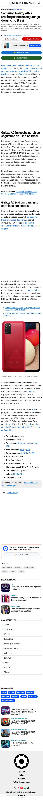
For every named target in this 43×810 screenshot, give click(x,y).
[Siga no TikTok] (28, 787)
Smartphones (17, 9)
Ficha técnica (35, 45)
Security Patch (29, 568)
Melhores (7, 653)
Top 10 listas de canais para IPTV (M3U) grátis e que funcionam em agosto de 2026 (23, 711)
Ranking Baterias (11, 648)
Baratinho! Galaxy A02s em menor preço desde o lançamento (26, 599)
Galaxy (13, 572)
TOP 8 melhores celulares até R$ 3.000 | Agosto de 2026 (23, 722)
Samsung (23, 74)
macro (31, 391)
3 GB (22, 449)
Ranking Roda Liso (11, 643)
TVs (12, 584)
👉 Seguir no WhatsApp (21, 58)
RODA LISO (8, 639)
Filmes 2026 (32, 696)
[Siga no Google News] (25, 787)
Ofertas (6, 634)
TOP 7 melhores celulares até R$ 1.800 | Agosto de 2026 (23, 733)
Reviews (7, 658)
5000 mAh (17, 474)
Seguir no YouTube (33, 39)
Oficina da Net (6, 9)
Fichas (6, 624)
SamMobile (12, 492)
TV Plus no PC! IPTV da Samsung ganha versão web (26, 588)
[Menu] (3, 3)
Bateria (5, 572)
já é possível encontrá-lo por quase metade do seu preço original (20, 226)
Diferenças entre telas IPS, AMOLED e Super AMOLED (22, 314)
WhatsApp (5, 696)
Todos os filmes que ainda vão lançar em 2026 (22, 744)
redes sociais (33, 290)
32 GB (24, 453)
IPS (33, 409)
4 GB (28, 449)
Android (9, 424)
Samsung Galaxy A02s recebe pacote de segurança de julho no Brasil (20, 16)
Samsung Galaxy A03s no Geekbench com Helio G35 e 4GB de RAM (19, 192)
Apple (4, 692)
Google (11, 692)
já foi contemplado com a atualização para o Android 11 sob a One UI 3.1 (21, 71)
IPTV (12, 707)
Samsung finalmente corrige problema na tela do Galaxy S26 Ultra (25, 610)
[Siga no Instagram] (18, 787)
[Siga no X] (15, 787)
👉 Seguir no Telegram (21, 52)
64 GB (31, 453)
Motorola (20, 692)
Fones (6, 662)
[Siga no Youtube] (21, 787)
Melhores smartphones (19, 718)
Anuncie (21, 772)
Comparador (9, 629)
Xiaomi (24, 696)
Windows (15, 696)
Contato (21, 779)
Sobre (21, 775)
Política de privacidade (21, 782)
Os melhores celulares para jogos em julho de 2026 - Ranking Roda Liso (21, 309)
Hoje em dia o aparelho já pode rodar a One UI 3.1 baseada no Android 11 (20, 427)
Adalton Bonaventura (12, 35)
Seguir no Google (12, 39)
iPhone (6, 672)
